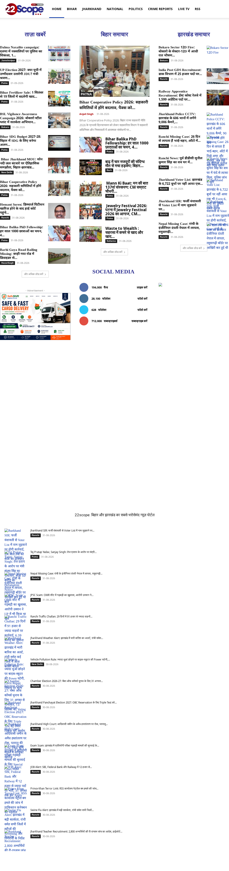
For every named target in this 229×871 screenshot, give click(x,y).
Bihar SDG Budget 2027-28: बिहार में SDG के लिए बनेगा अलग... (20, 141)
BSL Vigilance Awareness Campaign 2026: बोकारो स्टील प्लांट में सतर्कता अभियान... (21, 118)
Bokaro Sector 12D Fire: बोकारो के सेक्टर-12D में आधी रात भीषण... (178, 51)
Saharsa (111, 241)
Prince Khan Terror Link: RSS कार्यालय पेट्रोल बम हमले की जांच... (64, 788)
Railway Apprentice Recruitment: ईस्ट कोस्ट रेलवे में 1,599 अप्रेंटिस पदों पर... (180, 96)
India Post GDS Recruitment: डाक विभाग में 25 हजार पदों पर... (180, 72)
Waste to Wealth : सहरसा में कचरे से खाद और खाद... (124, 232)
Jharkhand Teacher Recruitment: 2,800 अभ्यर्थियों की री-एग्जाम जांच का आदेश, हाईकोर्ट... (76, 831)
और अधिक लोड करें (33, 274)
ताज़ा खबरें (35, 34)
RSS (197, 9)
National (115, 9)
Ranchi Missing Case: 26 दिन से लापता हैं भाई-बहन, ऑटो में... (180, 139)
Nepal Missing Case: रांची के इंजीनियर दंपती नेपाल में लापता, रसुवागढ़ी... (179, 228)
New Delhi (6, 172)
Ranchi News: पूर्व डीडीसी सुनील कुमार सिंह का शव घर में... (180, 160)
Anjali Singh (86, 114)
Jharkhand (91, 9)
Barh (109, 170)
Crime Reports (160, 9)
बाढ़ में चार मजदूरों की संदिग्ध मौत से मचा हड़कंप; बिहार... (125, 163)
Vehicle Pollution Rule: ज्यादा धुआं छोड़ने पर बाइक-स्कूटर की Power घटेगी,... (70, 659)
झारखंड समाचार (194, 34)
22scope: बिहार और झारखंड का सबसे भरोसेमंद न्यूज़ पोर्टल (115, 515)
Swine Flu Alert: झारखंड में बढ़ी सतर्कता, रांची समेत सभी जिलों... (62, 810)
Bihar (72, 9)
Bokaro (5, 127)
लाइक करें (142, 287)
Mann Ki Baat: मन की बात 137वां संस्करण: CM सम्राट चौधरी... (126, 187)
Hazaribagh (7, 263)
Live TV (183, 9)
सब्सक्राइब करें (139, 321)
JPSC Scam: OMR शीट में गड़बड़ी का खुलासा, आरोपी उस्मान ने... (61, 595)
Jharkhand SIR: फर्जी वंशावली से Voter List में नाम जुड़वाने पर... (180, 205)
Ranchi (5, 217)
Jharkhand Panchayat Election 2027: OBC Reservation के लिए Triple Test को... (73, 702)
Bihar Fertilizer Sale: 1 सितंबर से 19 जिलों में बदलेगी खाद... (21, 95)
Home (56, 9)
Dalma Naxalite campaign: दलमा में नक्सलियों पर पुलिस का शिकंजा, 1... (21, 51)
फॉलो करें (142, 299)
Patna (4, 83)
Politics (136, 9)
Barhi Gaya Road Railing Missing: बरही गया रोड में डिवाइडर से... (18, 254)
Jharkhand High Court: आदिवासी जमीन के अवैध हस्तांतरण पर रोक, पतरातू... (69, 724)
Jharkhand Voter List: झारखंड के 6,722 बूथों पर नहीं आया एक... (181, 182)
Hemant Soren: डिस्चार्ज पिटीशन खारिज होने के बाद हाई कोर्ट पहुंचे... (22, 209)
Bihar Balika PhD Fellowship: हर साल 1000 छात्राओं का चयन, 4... (21, 231)
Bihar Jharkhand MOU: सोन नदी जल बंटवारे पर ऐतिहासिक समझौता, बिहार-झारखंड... (21, 163)
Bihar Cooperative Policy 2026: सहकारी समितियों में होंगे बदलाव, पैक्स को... (20, 186)
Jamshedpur (8, 60)
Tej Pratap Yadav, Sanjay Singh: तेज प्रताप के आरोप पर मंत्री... (63, 552)
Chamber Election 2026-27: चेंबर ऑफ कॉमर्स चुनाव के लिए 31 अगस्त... (66, 681)
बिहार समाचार (114, 34)
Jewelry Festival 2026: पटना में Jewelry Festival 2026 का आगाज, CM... (126, 209)
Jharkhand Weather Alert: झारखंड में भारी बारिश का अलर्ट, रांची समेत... (66, 638)
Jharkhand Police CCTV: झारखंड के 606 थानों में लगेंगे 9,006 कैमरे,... (177, 118)
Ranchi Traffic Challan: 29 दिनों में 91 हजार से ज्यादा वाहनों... (61, 616)
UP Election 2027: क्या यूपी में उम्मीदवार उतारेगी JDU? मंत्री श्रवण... (21, 74)
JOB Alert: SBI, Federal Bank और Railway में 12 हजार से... (61, 767)
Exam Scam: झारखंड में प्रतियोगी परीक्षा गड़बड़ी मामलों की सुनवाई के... (64, 745)
